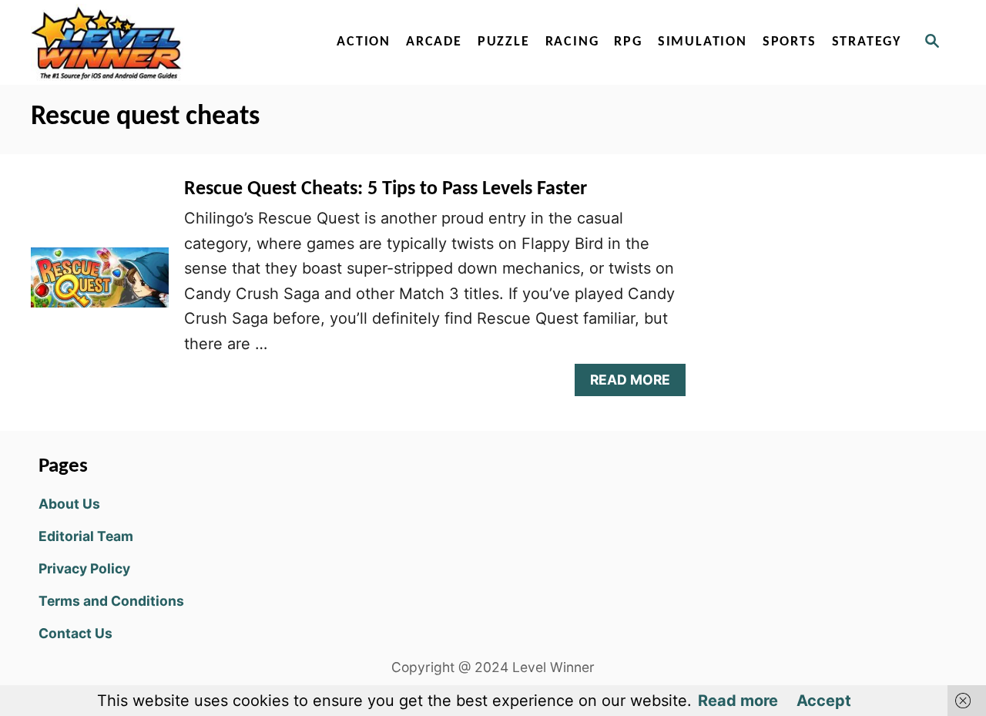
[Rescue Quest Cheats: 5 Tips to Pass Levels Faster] (100, 285)
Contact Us (75, 633)
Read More (635, 383)
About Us (69, 504)
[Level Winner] (163, 42)
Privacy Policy (84, 568)
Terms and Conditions (111, 601)
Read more (738, 700)
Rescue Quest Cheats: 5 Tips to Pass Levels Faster (385, 189)
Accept (824, 700)
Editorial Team (86, 536)
